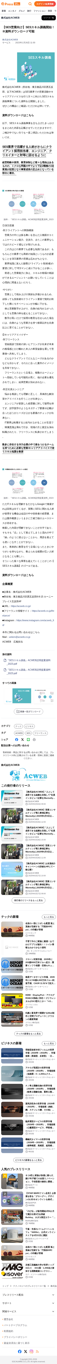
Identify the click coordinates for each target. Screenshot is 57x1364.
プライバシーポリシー (14, 1337)
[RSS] (37, 1351)
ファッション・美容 (43, 11)
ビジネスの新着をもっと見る (28, 1160)
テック (18, 726)
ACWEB (19, 733)
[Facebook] (16, 739)
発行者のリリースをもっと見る (28, 900)
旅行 (29, 11)
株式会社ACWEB (10, 39)
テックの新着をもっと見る (28, 1033)
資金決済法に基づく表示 (16, 1343)
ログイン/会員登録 (45, 4)
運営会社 (7, 1319)
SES (28, 733)
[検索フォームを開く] (30, 4)
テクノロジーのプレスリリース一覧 (29, 1286)
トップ (5, 1286)
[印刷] (34, 739)
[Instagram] (31, 1351)
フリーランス (40, 733)
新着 (4, 11)
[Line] (28, 739)
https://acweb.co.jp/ (21, 606)
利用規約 (7, 1331)
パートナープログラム (14, 1325)
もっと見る (49, 917)
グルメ (22, 11)
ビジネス (29, 726)
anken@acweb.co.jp (19, 637)
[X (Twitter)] (22, 739)
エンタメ (12, 11)
